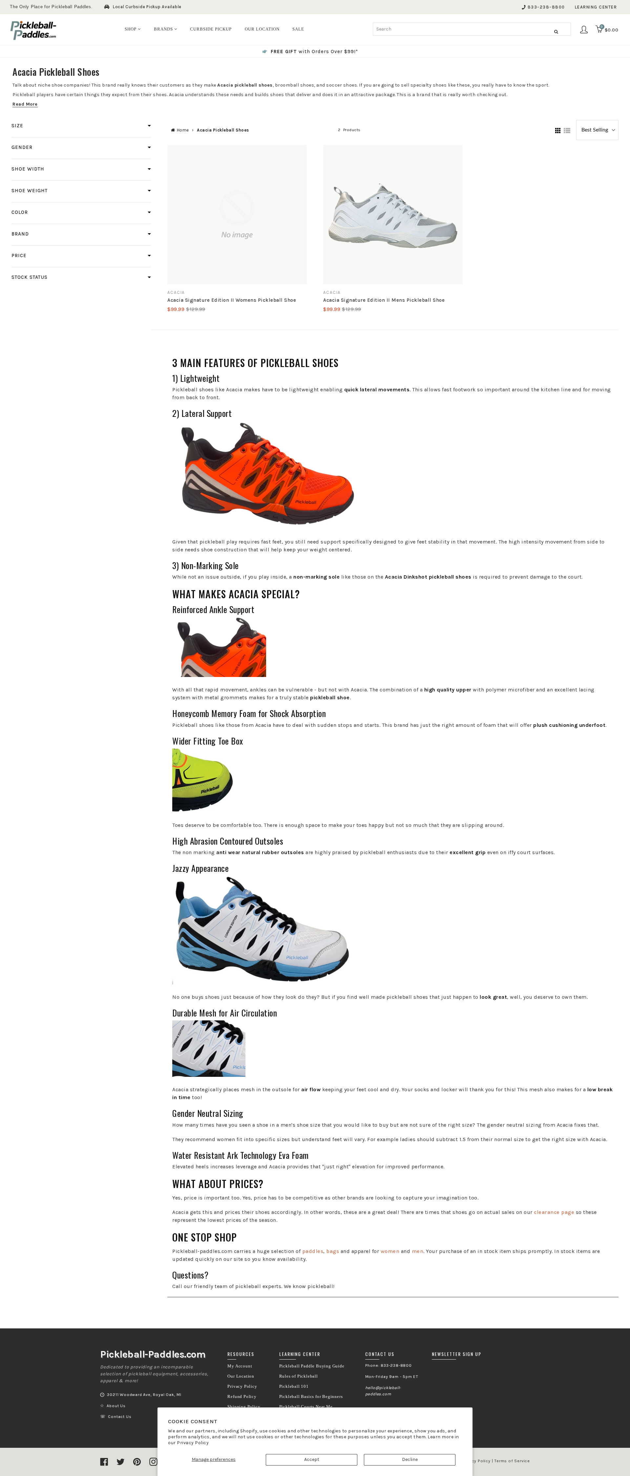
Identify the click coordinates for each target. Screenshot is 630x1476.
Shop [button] (131, 29)
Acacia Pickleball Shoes (223, 130)
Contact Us (119, 1416)
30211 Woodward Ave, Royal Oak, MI (144, 1394)
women (390, 1251)
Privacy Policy (193, 1442)
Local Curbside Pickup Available (147, 6)
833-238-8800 (546, 7)
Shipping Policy (243, 1406)
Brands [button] (164, 29)
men (418, 1251)
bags (332, 1251)
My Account (239, 1366)
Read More (25, 104)
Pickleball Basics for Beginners (311, 1396)
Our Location (240, 1376)
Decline (410, 1459)
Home (183, 130)
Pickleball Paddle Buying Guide (312, 1366)
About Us (116, 1406)
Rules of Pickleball (298, 1376)
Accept (311, 1459)
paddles (313, 1251)
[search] (472, 29)
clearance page (554, 1212)
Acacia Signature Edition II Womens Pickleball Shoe (231, 300)
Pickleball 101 (294, 1386)
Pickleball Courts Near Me (306, 1406)
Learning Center (596, 7)
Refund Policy (241, 1396)
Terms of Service (512, 1461)
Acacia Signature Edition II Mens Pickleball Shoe (384, 300)
